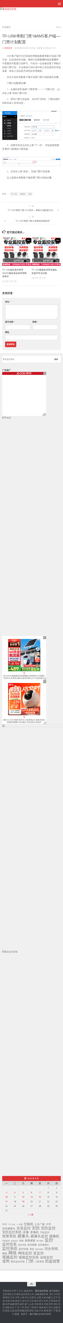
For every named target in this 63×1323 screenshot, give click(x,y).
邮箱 (35, 322)
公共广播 (40, 1224)
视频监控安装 (29, 1257)
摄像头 (23, 1236)
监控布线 (22, 1245)
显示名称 (10, 322)
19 (23, 1201)
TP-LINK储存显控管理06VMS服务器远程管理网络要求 (14, 273)
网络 (12, 1253)
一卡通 (19, 1224)
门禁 (30, 194)
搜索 (56, 359)
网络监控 (25, 1253)
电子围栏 (40, 1241)
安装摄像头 (8, 1228)
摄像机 (54, 1236)
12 (23, 1197)
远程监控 (46, 1257)
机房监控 (14, 1241)
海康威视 (30, 1240)
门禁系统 (39, 1261)
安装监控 (24, 1228)
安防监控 (48, 1228)
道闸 (6, 1261)
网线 (4, 1253)
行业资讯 (6, 27)
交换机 (28, 1224)
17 (6, 1201)
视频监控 (9, 1257)
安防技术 (8, 48)
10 (6, 1197)
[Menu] (59, 3)
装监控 (38, 1253)
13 (31, 1197)
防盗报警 (52, 1261)
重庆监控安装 (18, 1261)
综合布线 (51, 1249)
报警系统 (9, 1236)
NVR (4, 1224)
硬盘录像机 (39, 1249)
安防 (36, 1228)
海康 (21, 1240)
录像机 (34, 1232)
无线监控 (6, 1241)
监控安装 (9, 1244)
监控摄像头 (43, 1244)
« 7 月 (30, 1214)
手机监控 (44, 1232)
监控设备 (24, 1248)
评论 (8, 302)
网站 (7, 332)
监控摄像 (32, 1244)
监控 (49, 1240)
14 (40, 1197)
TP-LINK (14, 194)
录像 (26, 1232)
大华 (48, 1224)
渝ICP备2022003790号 (40, 1314)
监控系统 (9, 1248)
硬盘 (32, 1249)
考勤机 (22, 194)
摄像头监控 (39, 1236)
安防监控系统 (12, 1232)
